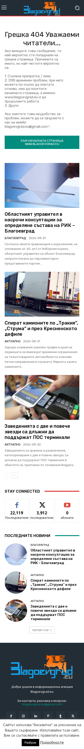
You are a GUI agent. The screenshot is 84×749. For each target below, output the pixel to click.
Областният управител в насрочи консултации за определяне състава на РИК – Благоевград (40, 222)
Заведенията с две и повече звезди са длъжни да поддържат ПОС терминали (37, 431)
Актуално (13, 341)
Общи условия (60, 735)
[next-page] (15, 475)
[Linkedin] (35, 716)
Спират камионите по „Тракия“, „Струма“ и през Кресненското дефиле (41, 328)
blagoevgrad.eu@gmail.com (42, 704)
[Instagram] (23, 716)
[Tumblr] (60, 716)
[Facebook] (10, 716)
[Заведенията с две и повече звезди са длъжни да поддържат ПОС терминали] (42, 397)
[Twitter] (72, 716)
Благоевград (15, 238)
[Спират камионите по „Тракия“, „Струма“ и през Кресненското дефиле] (42, 294)
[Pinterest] (48, 716)
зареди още (40, 630)
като (17, 502)
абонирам (67, 502)
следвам (42, 502)
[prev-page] (7, 475)
